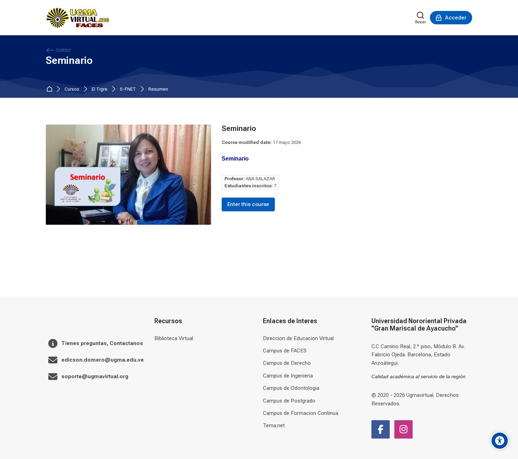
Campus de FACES (285, 351)
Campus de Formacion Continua (300, 413)
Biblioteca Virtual (173, 338)
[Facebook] (380, 429)
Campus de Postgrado (289, 401)
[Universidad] (77, 17)
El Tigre (99, 89)
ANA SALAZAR (260, 178)
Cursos (71, 89)
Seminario (69, 60)
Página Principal (50, 89)
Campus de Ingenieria (288, 376)
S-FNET (128, 89)
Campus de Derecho (287, 363)
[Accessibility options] (499, 440)
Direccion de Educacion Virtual (298, 338)
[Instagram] (403, 429)
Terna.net (274, 425)
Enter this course (248, 204)
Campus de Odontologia (291, 388)
